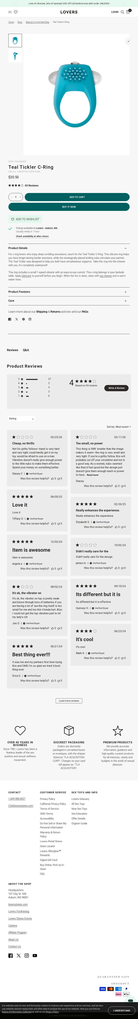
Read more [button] (92, 475)
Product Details (18, 248)
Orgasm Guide (79, 823)
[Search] (122, 12)
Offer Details (78, 818)
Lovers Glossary (80, 799)
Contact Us (14, 946)
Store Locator (47, 846)
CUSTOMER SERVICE (53, 792)
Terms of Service (49, 808)
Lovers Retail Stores (51, 841)
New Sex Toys (79, 808)
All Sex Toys (78, 803)
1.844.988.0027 (16, 798)
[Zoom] (129, 41)
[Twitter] (20, 955)
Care (11, 300)
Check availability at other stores (32, 236)
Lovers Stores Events (20, 918)
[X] (17, 319)
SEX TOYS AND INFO (85, 792)
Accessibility (47, 818)
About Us (13, 939)
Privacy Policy (47, 799)
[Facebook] (10, 319)
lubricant (26, 275)
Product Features (19, 291)
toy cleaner (106, 275)
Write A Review (117, 388)
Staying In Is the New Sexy (37, 22)
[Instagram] (28, 955)
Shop (20, 22)
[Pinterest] (24, 319)
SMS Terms (46, 813)
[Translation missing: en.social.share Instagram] (31, 319)
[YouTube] (36, 955)
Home (11, 22)
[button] (25, 219)
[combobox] (119, 426)
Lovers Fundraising (18, 911)
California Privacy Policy (53, 803)
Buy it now (69, 206)
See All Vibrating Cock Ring (24, 172)
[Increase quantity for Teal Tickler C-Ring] (20, 197)
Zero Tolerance (17, 161)
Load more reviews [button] (69, 700)
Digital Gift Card (48, 860)
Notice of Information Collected (16, 1012)
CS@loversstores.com (20, 805)
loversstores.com (18, 904)
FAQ (42, 873)
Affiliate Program (17, 932)
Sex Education (79, 813)
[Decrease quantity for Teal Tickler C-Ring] (11, 197)
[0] (127, 12)
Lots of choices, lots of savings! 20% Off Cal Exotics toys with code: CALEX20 (69, 3)
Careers (12, 925)
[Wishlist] (16, 12)
